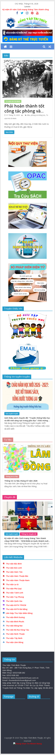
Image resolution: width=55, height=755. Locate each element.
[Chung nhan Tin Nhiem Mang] (27, 743)
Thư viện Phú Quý (14, 588)
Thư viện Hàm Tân (14, 572)
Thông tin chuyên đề (28, 534)
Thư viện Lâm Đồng (14, 642)
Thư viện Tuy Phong (15, 597)
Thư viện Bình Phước (15, 621)
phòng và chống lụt (38, 115)
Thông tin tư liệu (12, 476)
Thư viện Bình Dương (15, 617)
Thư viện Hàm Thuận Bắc (17, 576)
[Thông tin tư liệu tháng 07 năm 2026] (27, 445)
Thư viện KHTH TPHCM (16, 605)
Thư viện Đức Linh (14, 568)
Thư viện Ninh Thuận (15, 634)
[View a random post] (50, 46)
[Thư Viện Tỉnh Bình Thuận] (5, 46)
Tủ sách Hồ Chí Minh (13, 101)
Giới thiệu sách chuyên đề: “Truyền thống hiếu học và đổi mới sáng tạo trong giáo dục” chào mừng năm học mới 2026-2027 (27, 420)
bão (28, 115)
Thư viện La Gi (12, 584)
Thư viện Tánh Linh (14, 592)
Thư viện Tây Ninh (14, 638)
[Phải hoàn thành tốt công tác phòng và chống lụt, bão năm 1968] (27, 61)
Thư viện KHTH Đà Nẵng (16, 609)
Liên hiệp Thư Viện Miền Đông (19, 613)
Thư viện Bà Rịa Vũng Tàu (17, 630)
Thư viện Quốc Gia (14, 601)
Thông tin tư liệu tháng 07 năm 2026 (20, 481)
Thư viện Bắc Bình (14, 563)
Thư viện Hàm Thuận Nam (18, 580)
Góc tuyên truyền (12, 414)
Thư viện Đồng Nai (14, 625)
